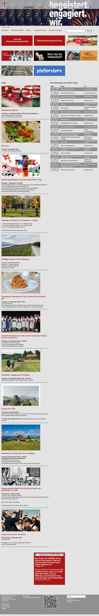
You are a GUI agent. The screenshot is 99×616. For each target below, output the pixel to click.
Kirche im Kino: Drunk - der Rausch (14, 534)
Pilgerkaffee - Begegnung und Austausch (16, 375)
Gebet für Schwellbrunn (10, 110)
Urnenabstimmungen (55, 30)
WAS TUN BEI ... (60, 7)
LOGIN (89, 7)
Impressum (70, 598)
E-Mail (4, 608)
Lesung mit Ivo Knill (8, 409)
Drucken (69, 602)
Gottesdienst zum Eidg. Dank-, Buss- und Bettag (18, 453)
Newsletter (5, 30)
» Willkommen (6, 27)
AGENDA (49, 7)
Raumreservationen (40, 30)
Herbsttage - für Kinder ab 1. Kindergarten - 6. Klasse (20, 220)
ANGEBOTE (40, 7)
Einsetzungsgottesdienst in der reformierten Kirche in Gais (22, 180)
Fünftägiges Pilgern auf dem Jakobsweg (15, 259)
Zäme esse (5, 146)
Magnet (28, 30)
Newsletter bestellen (17, 30)
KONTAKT (81, 7)
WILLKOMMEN (29, 7)
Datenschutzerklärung (73, 600)
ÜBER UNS (71, 7)
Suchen (89, 31)
